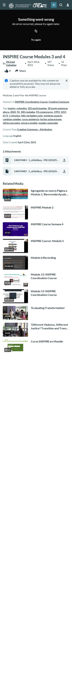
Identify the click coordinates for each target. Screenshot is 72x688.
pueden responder (48, 122)
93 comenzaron (44, 111)
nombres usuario (53, 115)
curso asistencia (30, 119)
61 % (5, 115)
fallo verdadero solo (32, 115)
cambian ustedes (12, 119)
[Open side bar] (4, 5)
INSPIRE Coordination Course (31, 101)
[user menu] (68, 5)
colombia (21, 108)
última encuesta (11, 122)
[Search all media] (61, 5)
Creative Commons (59, 101)
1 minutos (14, 115)
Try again (36, 39)
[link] (54, 5)
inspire (11, 108)
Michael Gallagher (11, 63)
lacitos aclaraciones (51, 119)
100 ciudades (28, 111)
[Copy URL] (36, 31)
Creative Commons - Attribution (34, 129)
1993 (57, 111)
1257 (63, 111)
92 (18, 111)
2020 (13, 111)
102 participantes (37, 108)
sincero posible (29, 122)
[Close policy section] (66, 80)
